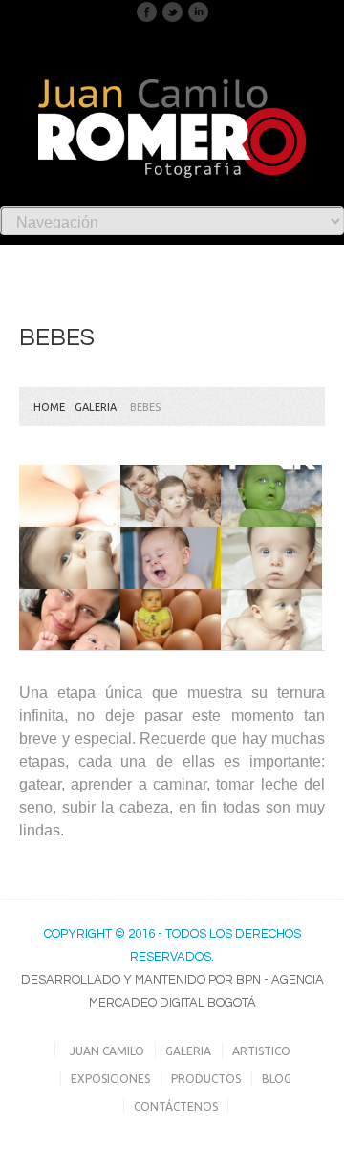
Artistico (261, 1051)
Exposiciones (110, 1079)
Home (49, 407)
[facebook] (147, 11)
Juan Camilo (107, 1051)
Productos (206, 1079)
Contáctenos (176, 1106)
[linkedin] (198, 11)
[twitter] (172, 11)
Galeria (96, 407)
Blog (276, 1079)
